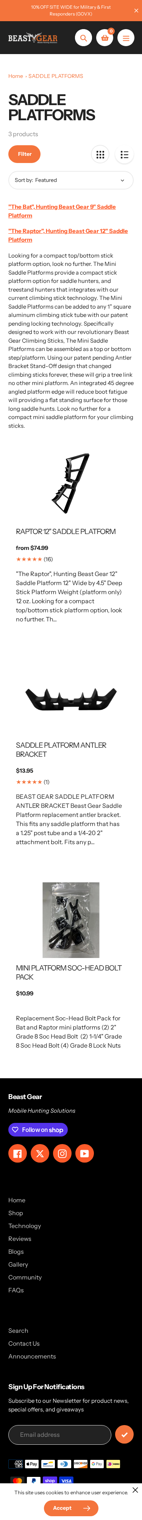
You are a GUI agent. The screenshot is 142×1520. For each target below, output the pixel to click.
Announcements (32, 1356)
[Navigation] (125, 37)
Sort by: (24, 180)
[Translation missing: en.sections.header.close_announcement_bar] (136, 10)
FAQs (16, 1290)
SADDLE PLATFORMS (55, 76)
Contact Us (24, 1343)
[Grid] (100, 154)
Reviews (19, 1238)
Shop (15, 1213)
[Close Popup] (135, 1490)
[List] (124, 154)
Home (15, 76)
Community (25, 1277)
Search (18, 1330)
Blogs (16, 1251)
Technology (24, 1226)
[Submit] (124, 1434)
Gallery (18, 1264)
